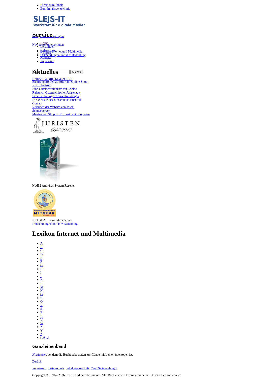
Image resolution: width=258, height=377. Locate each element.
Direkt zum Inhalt (51, 5)
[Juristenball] (56, 133)
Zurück (37, 361)
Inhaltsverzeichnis (77, 368)
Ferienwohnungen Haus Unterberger (55, 96)
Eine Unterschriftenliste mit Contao (54, 89)
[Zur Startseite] (59, 26)
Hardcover (39, 354)
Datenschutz (56, 368)
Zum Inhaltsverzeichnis (55, 8)
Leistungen (47, 46)
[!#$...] (44, 337)
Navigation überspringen (48, 44)
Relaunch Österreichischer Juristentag (56, 92)
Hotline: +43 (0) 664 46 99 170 (52, 79)
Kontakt (45, 57)
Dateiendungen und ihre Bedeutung (63, 55)
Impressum (47, 61)
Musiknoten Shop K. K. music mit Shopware (61, 114)
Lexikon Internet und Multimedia (61, 51)
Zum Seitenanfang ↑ (104, 368)
